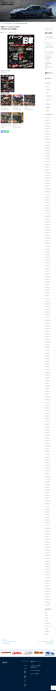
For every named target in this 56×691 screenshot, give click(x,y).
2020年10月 (48, 309)
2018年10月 (47, 375)
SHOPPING (49, 96)
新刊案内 (48, 107)
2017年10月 (47, 402)
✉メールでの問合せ (35, 673)
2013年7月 (47, 487)
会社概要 (25, 676)
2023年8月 (47, 216)
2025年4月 (47, 161)
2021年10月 (47, 276)
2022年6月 (47, 254)
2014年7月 (47, 468)
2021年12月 (47, 271)
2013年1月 (47, 498)
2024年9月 (47, 180)
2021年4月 (47, 293)
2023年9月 (47, 213)
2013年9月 (47, 481)
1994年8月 (47, 602)
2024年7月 (47, 186)
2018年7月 (47, 383)
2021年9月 (47, 279)
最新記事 (6, 23)
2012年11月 (47, 503)
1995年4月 (47, 596)
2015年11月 (47, 443)
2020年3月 (47, 328)
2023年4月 (47, 227)
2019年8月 (47, 347)
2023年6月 (47, 221)
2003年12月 (48, 577)
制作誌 (48, 104)
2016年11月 (47, 416)
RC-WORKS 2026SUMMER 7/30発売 (48, 57)
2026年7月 (47, 120)
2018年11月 (47, 372)
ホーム (2, 23)
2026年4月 (47, 128)
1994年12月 (47, 599)
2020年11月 (47, 306)
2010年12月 (47, 528)
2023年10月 (48, 210)
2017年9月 (47, 405)
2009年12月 (48, 547)
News (25, 668)
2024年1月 (47, 202)
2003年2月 (47, 583)
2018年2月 (47, 394)
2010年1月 (47, 544)
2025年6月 (47, 156)
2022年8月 (47, 249)
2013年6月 (47, 490)
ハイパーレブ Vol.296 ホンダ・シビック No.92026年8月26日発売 (49, 45)
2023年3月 (47, 230)
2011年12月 (47, 520)
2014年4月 (47, 470)
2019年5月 (47, 355)
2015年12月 (47, 440)
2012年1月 (47, 517)
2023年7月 (47, 219)
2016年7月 (47, 424)
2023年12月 (48, 205)
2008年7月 (47, 563)
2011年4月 (47, 522)
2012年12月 (47, 501)
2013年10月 (47, 479)
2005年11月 (47, 574)
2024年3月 (47, 197)
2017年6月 (47, 407)
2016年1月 (47, 438)
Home (25, 665)
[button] (55, 3)
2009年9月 (47, 553)
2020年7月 (47, 317)
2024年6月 (47, 189)
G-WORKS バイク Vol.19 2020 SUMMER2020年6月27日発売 (6, 108)
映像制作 (25, 672)
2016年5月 (47, 429)
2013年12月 (47, 476)
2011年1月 (47, 525)
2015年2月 (47, 457)
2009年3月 (47, 558)
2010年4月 (47, 539)
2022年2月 (47, 265)
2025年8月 (47, 150)
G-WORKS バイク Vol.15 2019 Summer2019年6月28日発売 (17, 126)
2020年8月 (47, 314)
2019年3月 (47, 361)
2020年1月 (47, 334)
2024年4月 (47, 194)
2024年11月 (47, 175)
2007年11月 (47, 569)
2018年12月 (47, 369)
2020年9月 (47, 312)
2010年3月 (47, 542)
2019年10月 (47, 342)
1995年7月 (47, 594)
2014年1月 (47, 473)
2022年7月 (47, 251)
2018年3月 (47, 391)
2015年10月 (47, 446)
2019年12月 (47, 336)
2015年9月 (47, 449)
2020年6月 (47, 320)
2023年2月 (47, 232)
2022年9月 (47, 246)
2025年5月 (47, 158)
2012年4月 (47, 511)
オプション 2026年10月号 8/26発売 (49, 38)
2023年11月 (47, 208)
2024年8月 (47, 183)
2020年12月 (48, 303)
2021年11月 (47, 273)
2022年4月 (47, 260)
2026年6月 (47, 123)
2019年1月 (47, 366)
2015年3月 (47, 454)
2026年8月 (47, 117)
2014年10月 (47, 465)
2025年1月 (47, 169)
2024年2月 (47, 199)
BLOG (48, 83)
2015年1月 (47, 459)
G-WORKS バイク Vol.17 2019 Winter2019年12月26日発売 (29, 108)
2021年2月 (47, 298)
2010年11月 (47, 531)
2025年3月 (47, 164)
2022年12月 (47, 238)
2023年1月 (47, 235)
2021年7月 (47, 284)
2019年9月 (47, 345)
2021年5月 (47, 290)
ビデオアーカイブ (48, 100)
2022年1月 (47, 268)
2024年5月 (47, 191)
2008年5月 (47, 566)
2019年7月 (47, 350)
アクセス (25, 680)
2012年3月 (47, 514)
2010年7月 (47, 536)
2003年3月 (47, 580)
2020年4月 (47, 325)
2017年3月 (47, 410)
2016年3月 (47, 432)
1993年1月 (47, 605)
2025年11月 (47, 142)
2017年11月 (47, 399)
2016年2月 (47, 435)
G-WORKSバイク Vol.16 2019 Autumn (6, 126)
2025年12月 (47, 139)
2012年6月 (47, 509)
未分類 (47, 110)
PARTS (47, 93)
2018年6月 (47, 386)
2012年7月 (47, 506)
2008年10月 (48, 561)
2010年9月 (47, 533)
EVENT (47, 86)
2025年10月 (48, 145)
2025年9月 (47, 147)
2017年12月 (47, 397)
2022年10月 (48, 243)
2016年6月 (47, 427)
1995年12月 (47, 591)
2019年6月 (47, 353)
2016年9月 (47, 421)
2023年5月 (47, 224)
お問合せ (25, 685)
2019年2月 (47, 364)
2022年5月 (47, 257)
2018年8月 (47, 380)
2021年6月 (47, 287)
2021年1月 (47, 301)
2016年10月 (47, 418)
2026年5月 (47, 126)
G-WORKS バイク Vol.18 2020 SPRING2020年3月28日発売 (17, 108)
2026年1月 (47, 137)
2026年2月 (47, 134)
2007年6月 (47, 572)
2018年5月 (47, 388)
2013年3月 (47, 495)
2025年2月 (47, 167)
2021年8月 (47, 282)
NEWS (48, 89)
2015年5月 (47, 451)
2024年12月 (48, 172)
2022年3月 (47, 262)
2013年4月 (47, 492)
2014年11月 (47, 462)
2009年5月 (47, 555)
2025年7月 (47, 153)
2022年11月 (47, 241)
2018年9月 (47, 377)
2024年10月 (48, 178)
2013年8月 (47, 484)
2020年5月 (47, 323)
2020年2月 (47, 331)
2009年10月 (48, 550)
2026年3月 (47, 131)
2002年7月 (47, 585)
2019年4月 (47, 358)
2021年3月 (47, 295)
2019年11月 (47, 339)
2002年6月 (47, 588)
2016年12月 (47, 413)
